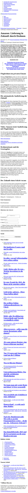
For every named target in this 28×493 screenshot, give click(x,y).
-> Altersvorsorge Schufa (9, 444)
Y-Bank (5, 7)
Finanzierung (7, 21)
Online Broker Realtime (9, 4)
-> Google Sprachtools (9, 447)
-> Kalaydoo (7, 446)
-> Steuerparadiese (8, 442)
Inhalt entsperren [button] (4, 141)
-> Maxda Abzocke (8, 454)
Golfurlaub (6, 11)
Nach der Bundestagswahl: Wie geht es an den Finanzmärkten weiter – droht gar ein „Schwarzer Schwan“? (15, 420)
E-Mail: (3, 222)
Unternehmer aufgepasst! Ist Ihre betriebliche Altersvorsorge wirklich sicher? (14, 478)
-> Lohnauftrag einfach (9, 443)
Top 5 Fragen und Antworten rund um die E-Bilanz (15, 354)
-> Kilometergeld (8, 451)
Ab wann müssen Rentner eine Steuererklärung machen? (15, 343)
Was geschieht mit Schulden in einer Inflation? (15, 396)
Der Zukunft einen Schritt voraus (15, 69)
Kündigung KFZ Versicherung (11, 10)
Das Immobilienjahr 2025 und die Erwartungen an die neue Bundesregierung (15, 434)
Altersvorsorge (7, 20)
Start (5, 16)
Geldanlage (6, 23)
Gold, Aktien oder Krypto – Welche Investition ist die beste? (14, 271)
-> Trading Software (8, 452)
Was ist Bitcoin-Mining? (13, 363)
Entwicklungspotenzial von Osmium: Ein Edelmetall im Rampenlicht (13, 475)
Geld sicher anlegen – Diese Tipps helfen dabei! (14, 293)
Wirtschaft (6, 17)
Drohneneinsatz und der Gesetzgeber (15, 67)
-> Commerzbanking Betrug (10, 450)
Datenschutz (6, 459)
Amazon (8, 102)
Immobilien (6, 25)
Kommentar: (4, 217)
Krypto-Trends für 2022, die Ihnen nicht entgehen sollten (14, 283)
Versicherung (7, 24)
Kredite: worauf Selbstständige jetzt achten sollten (15, 259)
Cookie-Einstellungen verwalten (8, 491)
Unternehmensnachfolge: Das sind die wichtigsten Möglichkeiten (15, 374)
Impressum (6, 458)
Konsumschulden (8, 8)
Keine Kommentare (15, 39)
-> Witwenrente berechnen (10, 455)
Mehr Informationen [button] (5, 138)
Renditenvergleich (8, 3)
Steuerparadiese (7, 5)
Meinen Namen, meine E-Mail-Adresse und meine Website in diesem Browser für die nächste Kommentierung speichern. (13, 227)
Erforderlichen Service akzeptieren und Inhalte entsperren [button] (11, 143)
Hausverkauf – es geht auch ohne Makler (13, 465)
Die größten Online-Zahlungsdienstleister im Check (13, 305)
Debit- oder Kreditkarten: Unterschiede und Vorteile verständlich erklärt (14, 318)
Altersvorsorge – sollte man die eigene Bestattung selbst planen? (15, 331)
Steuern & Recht (7, 19)
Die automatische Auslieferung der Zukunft (16, 63)
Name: (2, 219)
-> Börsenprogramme (9, 448)
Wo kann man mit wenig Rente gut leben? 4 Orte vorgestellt (15, 386)
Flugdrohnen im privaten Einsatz (15, 62)
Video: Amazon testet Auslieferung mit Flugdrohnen (15, 65)
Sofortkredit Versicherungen (10, 1)
